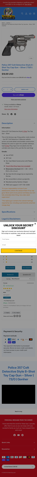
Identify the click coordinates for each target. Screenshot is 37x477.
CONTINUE (18, 251)
